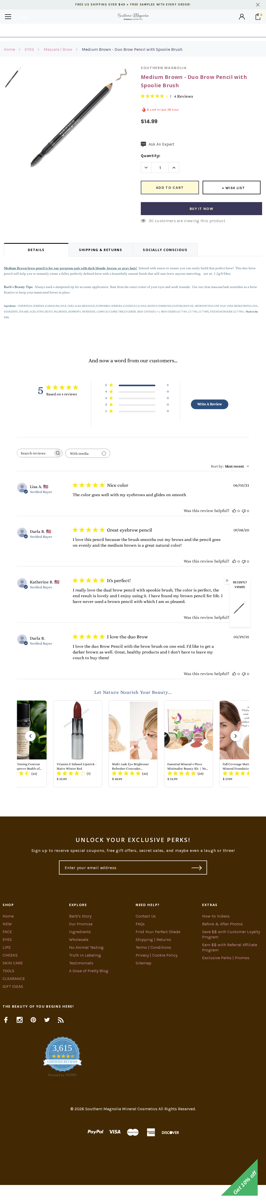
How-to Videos (216, 916)
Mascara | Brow (58, 49)
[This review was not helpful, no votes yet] (243, 510)
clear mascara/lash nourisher (223, 287)
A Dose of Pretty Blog (88, 970)
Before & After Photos (222, 923)
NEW (7, 923)
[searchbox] (35, 453)
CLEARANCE (14, 978)
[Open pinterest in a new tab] (33, 1020)
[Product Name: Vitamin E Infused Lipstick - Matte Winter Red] (77, 743)
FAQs (140, 923)
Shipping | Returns (153, 939)
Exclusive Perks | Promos (225, 957)
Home (9, 49)
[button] (30, 736)
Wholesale (78, 939)
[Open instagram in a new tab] (19, 1020)
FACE (7, 931)
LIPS (7, 947)
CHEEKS (10, 955)
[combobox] (230, 466)
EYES (29, 49)
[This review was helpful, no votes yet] (234, 510)
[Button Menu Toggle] (8, 16)
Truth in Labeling (85, 955)
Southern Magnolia (164, 67)
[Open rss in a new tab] (61, 1020)
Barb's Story (80, 916)
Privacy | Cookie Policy (156, 955)
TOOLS (8, 970)
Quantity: (151, 155)
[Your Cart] (258, 17)
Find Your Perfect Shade (158, 931)
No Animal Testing (86, 947)
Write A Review (209, 404)
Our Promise (80, 923)
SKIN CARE (13, 962)
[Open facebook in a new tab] (6, 1020)
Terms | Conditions (153, 947)
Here (174, 30)
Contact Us (146, 916)
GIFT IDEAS (13, 986)
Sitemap (143, 962)
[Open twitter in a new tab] (47, 1020)
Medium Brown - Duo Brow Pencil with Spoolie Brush (132, 49)
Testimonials (81, 962)
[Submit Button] (197, 867)
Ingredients (80, 931)
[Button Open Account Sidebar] (242, 17)
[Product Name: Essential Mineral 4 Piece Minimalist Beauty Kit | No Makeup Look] (188, 743)
